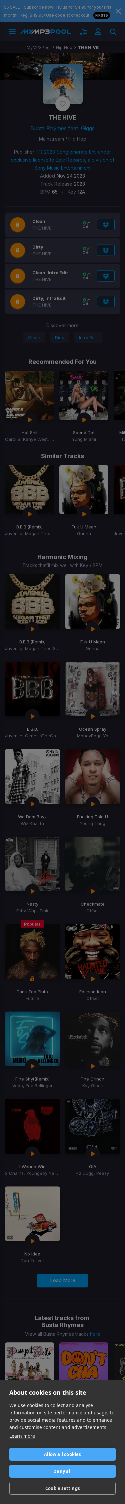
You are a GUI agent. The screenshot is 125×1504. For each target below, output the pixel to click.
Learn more (22, 1436)
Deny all (62, 1471)
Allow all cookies (62, 1454)
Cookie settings (62, 1488)
